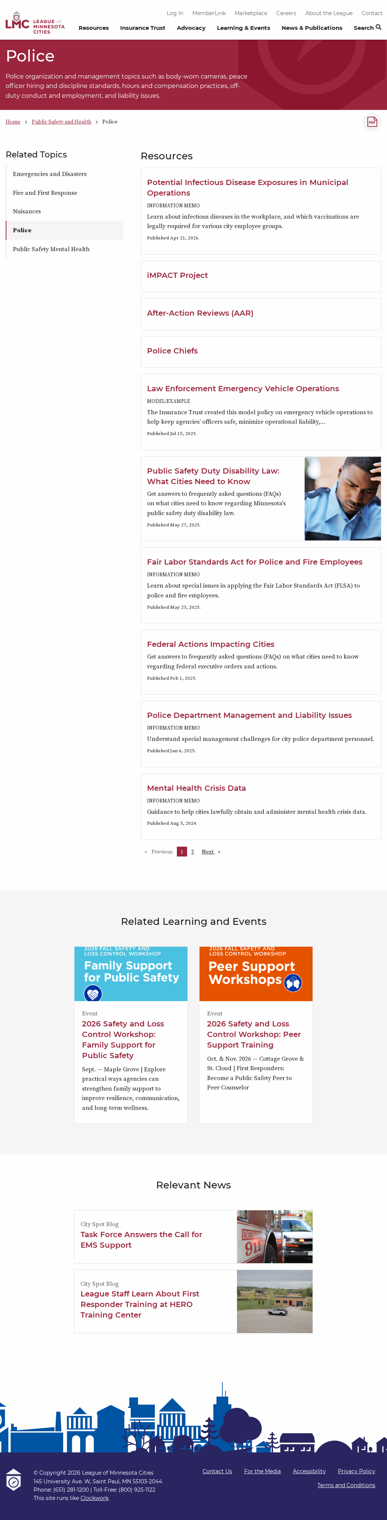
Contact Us (217, 1471)
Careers (286, 13)
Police (22, 230)
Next (213, 851)
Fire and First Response (45, 192)
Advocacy (191, 27)
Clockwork (94, 1498)
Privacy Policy (356, 1471)
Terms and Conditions (346, 1485)
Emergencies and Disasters (50, 174)
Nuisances (27, 211)
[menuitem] (94, 30)
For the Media (262, 1471)
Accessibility (309, 1471)
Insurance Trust (143, 27)
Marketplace (251, 13)
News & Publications (312, 27)
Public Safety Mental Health (51, 249)
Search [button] (364, 27)
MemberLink (209, 13)
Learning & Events (243, 27)
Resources (94, 27)
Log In (175, 13)
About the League (329, 13)
